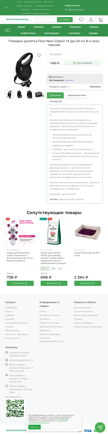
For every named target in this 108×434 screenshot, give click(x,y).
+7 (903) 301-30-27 (72, 6)
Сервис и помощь (24, 6)
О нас (19, 2)
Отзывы (93, 33)
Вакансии (25, 9)
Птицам (93, 27)
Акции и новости (83, 311)
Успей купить (12, 338)
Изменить (69, 80)
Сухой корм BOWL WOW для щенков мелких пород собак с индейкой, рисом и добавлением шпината (53, 258)
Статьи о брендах (83, 323)
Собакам (38, 27)
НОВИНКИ (11, 307)
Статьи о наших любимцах (88, 326)
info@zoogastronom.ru (21, 360)
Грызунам (75, 27)
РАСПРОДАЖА (52, 33)
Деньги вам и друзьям (86, 315)
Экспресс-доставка (41, 9)
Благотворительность (44, 6)
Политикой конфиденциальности (48, 421)
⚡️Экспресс (73, 33)
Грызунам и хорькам (16, 323)
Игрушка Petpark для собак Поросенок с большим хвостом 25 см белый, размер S (20, 257)
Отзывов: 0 (56, 54)
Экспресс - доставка (16, 334)
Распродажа (12, 330)
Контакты (48, 2)
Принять (34, 427)
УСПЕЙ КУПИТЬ (28, 33)
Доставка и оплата (33, 2)
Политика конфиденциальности (36, 13)
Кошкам (56, 27)
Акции (21, 27)
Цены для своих (82, 307)
